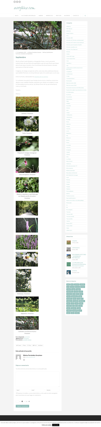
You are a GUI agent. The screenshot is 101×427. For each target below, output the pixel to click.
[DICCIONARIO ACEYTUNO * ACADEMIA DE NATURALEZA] (68, 256)
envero (80, 291)
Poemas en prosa (70, 195)
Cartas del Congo (70, 56)
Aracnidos (68, 105)
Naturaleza (81, 301)
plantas (68, 193)
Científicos (68, 63)
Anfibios (68, 103)
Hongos (68, 126)
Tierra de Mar (69, 218)
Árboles (68, 108)
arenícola (82, 284)
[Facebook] (17, 2)
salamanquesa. (76, 247)
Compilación (69, 71)
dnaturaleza (69, 291)
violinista (69, 310)
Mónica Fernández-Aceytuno (35, 52)
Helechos (68, 124)
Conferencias (69, 73)
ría (66, 205)
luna (78, 298)
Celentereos (69, 117)
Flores (67, 121)
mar (82, 298)
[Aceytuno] (25, 7)
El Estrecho (26, 338)
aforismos (68, 31)
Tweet (19, 345)
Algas (67, 101)
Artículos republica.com (71, 47)
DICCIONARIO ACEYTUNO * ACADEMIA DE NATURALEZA (79, 256)
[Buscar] (85, 15)
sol (76, 305)
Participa (58, 15)
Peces (67, 142)
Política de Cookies (47, 425)
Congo (67, 76)
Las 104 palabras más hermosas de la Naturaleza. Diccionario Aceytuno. (79, 264)
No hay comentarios (24, 53)
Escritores (68, 94)
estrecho (69, 294)
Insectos (68, 128)
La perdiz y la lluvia (27, 339)
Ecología (68, 119)
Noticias (68, 179)
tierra (68, 308)
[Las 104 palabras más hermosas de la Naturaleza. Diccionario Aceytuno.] (68, 264)
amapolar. (74, 240)
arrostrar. (74, 270)
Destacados (69, 80)
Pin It (35, 345)
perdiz (81, 303)
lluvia (74, 298)
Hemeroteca (49, 15)
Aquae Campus (69, 33)
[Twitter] (15, 2)
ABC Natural (69, 28)
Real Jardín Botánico (48, 52)
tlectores (73, 308)
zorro (80, 310)
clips (67, 65)
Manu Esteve (69, 161)
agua (68, 284)
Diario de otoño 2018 (71, 83)
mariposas (68, 163)
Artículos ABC (69, 37)
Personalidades (69, 191)
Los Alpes (68, 159)
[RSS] (20, 2)
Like (25, 345)
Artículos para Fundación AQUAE (74, 44)
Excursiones (69, 96)
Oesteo (68, 182)
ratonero (69, 305)
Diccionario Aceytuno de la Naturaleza (75, 87)
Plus (30, 345)
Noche (67, 140)
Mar (67, 135)
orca (72, 303)
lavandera (69, 298)
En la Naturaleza (70, 92)
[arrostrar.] (68, 272)
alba (72, 284)
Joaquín (68, 152)
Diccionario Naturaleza (28, 15)
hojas (80, 296)
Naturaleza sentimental (71, 172)
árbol (72, 313)
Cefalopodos (69, 114)
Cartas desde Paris (70, 58)
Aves (67, 110)
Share (41, 345)
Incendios (68, 145)
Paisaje (68, 184)
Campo (68, 54)
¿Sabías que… (69, 230)
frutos (68, 296)
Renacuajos (69, 202)
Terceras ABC (69, 214)
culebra (78, 289)
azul (68, 286)
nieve (67, 177)
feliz (74, 294)
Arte (67, 35)
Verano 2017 (69, 223)
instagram (68, 149)
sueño (80, 305)
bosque (77, 286)
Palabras (68, 189)
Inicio (16, 15)
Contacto (76, 15)
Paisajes (68, 186)
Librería (41, 15)
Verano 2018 (69, 225)
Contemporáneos (70, 78)
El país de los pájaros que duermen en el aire (76, 90)
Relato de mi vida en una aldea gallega (75, 200)
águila (68, 313)
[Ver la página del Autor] (18, 357)
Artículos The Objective (71, 49)
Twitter (68, 221)
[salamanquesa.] (68, 249)
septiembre (27, 337)
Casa (67, 60)
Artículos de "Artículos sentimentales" (75, 40)
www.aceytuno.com (30, 357)
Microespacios (69, 168)
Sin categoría (69, 209)
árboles (77, 313)
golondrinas (74, 296)
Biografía (67, 15)
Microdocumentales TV (71, 166)
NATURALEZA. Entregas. (72, 175)
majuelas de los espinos (41, 76)
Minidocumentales (70, 170)
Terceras (68, 212)
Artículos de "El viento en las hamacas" (75, 42)
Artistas (68, 51)
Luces (67, 131)
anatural (76, 284)
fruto (81, 294)
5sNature (68, 26)
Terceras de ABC (70, 216)
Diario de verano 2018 (71, 85)
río (73, 305)
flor (77, 294)
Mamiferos (68, 133)
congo (73, 289)
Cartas (68, 289)
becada (72, 286)
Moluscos (68, 137)
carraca (82, 286)
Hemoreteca (69, 99)
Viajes (67, 228)
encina (75, 291)
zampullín (75, 310)
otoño (76, 303)
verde (78, 308)
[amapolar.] (68, 242)
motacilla (75, 301)
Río (67, 207)
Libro (67, 156)
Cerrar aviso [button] (55, 425)
